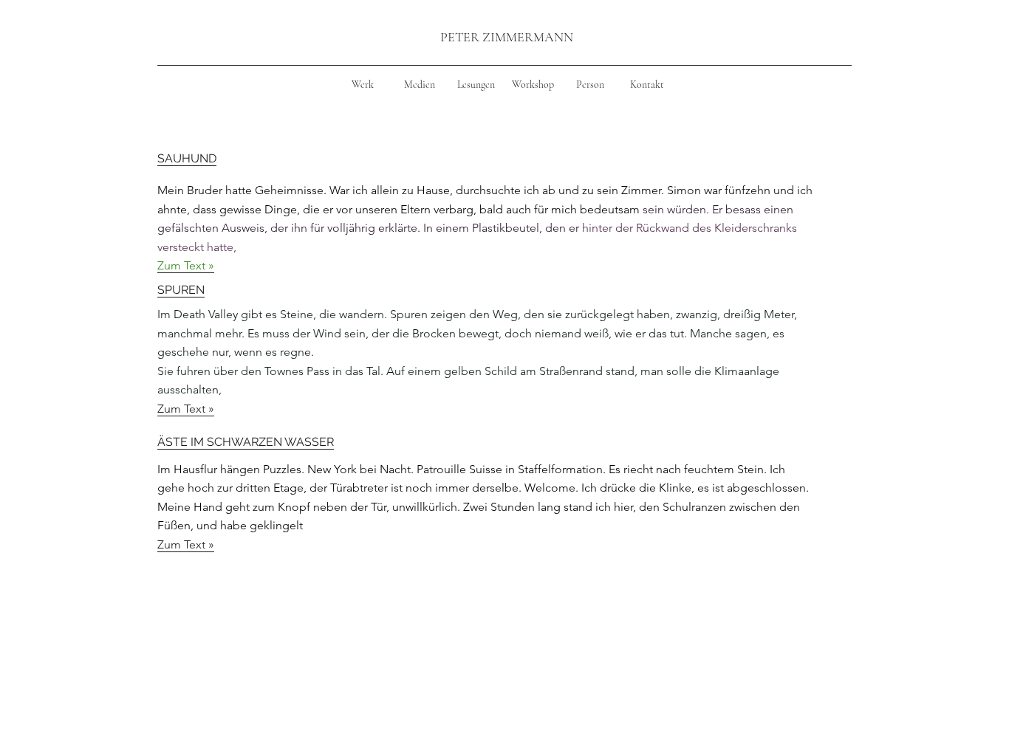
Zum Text (182, 409)
